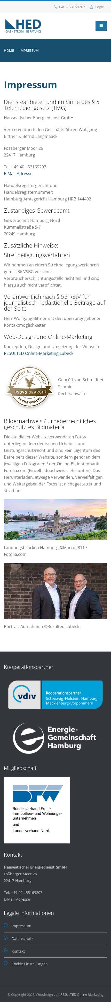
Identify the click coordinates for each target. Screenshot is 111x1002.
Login (99, 6)
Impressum (21, 925)
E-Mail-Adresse (18, 173)
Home (9, 50)
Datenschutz (22, 938)
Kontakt (18, 951)
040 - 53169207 (71, 6)
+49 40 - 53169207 (26, 892)
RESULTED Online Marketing (82, 994)
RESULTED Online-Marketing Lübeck (38, 353)
